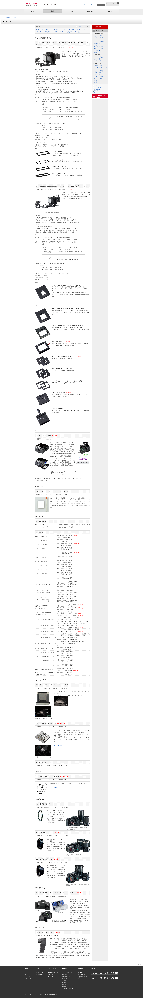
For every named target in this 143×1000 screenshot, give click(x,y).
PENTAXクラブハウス (53, 972)
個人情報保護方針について (52, 994)
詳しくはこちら (58, 745)
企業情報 (80, 968)
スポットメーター (81, 32)
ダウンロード (97, 88)
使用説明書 (97, 90)
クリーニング (64, 29)
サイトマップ (27, 994)
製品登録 (64, 986)
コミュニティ (90, 11)
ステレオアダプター (68, 32)
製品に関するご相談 (67, 974)
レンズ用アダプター (47, 32)
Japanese (100, 4)
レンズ (27, 974)
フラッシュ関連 (98, 36)
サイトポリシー (38, 994)
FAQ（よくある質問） (67, 972)
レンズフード (97, 45)
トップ (2, 17)
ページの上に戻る (138, 964)
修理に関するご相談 (67, 976)
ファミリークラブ (52, 974)
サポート (109, 11)
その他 (95, 52)
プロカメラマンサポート (68, 988)
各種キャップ (74, 29)
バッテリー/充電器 (99, 41)
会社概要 (80, 972)
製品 (52, 11)
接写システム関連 (98, 48)
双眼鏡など (28, 978)
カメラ (27, 972)
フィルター (97, 50)
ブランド (33, 11)
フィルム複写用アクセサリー (45, 29)
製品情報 (8, 17)
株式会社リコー (81, 974)
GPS (57, 29)
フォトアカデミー (52, 976)
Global (92, 4)
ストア (71, 11)
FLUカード (58, 32)
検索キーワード (110, 3)
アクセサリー (14, 17)
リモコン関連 (97, 43)
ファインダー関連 (98, 47)
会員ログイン (39, 972)
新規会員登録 (39, 974)
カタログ (80, 26)
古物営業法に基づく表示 (82, 977)
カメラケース (97, 61)
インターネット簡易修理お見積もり (68, 979)
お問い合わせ (86, 4)
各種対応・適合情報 (67, 984)
